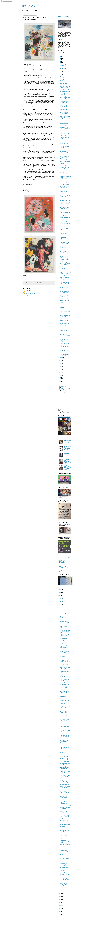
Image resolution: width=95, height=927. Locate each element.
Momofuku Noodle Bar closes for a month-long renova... (65, 218)
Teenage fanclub (63, 321)
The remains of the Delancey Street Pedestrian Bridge (65, 266)
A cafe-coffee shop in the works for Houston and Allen (65, 87)
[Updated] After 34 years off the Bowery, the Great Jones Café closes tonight (67, 461)
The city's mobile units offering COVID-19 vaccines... (65, 309)
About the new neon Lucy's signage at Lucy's (64, 102)
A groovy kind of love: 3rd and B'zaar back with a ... (65, 275)
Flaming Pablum (62, 560)
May (61, 74)
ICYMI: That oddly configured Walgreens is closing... (65, 318)
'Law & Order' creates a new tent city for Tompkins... (65, 289)
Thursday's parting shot (64, 123)
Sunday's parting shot (63, 96)
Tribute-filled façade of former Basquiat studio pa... (65, 149)
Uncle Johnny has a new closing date (64, 170)
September (62, 68)
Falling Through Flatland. (28, 72)
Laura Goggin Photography (63, 565)
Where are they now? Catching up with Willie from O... (65, 273)
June (61, 73)
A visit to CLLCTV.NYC (64, 145)
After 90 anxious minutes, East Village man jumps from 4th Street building (67, 467)
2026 (60, 56)
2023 (60, 61)
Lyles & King (35, 69)
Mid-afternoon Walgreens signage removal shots (64, 113)
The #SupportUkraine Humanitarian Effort (64, 106)
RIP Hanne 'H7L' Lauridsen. (65, 325)
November (62, 65)
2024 (60, 59)
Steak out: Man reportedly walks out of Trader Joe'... (65, 270)
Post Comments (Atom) (32, 299)
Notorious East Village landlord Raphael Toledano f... (65, 355)
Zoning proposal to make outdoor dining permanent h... (65, 128)
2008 (60, 378)
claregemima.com (46, 279)
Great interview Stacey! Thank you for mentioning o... (65, 389)
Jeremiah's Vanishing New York (64, 557)
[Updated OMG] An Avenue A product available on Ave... (65, 185)
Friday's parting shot (63, 109)
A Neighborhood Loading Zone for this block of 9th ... (65, 159)
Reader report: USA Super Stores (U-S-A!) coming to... (65, 332)
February (61, 79)
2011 (60, 374)
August (61, 70)
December (62, 64)
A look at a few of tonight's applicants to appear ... (64, 210)
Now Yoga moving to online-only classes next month (65, 348)
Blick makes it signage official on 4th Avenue (65, 142)
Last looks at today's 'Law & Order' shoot (64, 279)
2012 (60, 372)
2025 (60, 58)
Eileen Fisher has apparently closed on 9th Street (65, 296)
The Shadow (61, 570)
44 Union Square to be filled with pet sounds (65, 316)
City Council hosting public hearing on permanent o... (65, 283)
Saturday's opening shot (64, 320)
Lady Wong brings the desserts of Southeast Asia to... (65, 131)
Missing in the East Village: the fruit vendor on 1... (65, 117)
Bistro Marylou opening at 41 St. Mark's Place (65, 119)
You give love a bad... (63, 182)
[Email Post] (35, 282)
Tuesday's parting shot (64, 143)
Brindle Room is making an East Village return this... (64, 344)
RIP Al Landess (62, 172)
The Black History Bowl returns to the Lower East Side (65, 98)
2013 (60, 371)
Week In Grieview (63, 100)
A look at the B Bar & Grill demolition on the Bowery (65, 335)
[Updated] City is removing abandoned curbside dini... (65, 193)
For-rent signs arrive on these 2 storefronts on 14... (65, 231)
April (61, 76)
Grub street (62, 81)
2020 (60, 360)
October (61, 67)
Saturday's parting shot (64, 313)
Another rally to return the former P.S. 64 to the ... (64, 215)
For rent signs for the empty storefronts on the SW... (64, 298)
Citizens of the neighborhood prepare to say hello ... (65, 154)
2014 (60, 369)
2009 (60, 377)
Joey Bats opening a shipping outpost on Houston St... (65, 152)
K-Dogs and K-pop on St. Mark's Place (64, 94)
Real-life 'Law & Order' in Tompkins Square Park (64, 259)
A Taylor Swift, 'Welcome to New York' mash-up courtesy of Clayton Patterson (67, 455)
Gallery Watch (28, 283)
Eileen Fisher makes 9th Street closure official (65, 196)
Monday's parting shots (64, 287)
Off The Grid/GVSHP (62, 566)
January (61, 357)
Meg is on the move (63, 107)
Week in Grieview (63, 163)
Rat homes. (61, 386)
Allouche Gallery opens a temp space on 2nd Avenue (65, 177)
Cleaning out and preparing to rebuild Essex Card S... (65, 147)
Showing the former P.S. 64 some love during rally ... (64, 262)
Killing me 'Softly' (63, 247)
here (66, 46)
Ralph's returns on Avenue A (65, 133)
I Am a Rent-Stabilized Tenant (65, 341)
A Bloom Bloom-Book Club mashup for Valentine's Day (65, 235)
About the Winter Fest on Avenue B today (64, 246)
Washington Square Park (63, 571)
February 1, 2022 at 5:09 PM (31, 293)
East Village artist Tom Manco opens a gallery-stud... (65, 292)
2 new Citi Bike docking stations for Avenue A (64, 179)
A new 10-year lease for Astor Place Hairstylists (65, 264)
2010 (60, 375)
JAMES (27, 290)
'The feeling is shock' (63, 114)
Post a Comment (28, 295)
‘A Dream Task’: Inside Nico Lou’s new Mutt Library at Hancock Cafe (64, 17)
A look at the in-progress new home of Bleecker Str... (65, 92)
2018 (60, 363)
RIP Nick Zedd (62, 84)
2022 (60, 62)
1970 (60, 381)
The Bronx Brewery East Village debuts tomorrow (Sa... (64, 328)
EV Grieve (28, 5)
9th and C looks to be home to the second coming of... (65, 208)
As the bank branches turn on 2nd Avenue (65, 337)
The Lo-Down (61, 563)
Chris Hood (27, 74)
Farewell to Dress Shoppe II (64, 293)
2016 (60, 366)
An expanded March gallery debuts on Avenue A (64, 249)
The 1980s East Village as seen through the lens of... (65, 187)
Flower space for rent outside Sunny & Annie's (65, 122)
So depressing (61, 397)
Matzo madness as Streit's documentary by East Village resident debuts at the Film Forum (67, 449)
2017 (60, 365)
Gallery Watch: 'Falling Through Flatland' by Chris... (65, 352)
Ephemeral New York (62, 569)
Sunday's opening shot (64, 241)
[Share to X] (39, 282)
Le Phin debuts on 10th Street (65, 277)
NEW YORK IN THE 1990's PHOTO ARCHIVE (63, 562)
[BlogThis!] (38, 282)
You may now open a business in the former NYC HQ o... (65, 254)
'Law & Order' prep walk (64, 281)
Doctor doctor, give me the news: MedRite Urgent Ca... (65, 89)
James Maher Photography (63, 567)
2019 (60, 362)
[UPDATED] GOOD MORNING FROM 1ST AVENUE (65, 243)
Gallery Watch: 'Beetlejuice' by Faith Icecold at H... (65, 174)
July (61, 71)
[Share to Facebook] (40, 282)
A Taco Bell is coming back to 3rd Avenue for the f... (65, 226)
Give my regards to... (63, 268)
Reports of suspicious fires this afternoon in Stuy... (65, 135)
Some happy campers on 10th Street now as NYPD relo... (65, 203)
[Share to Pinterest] (42, 282)
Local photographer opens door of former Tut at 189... (65, 346)
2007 (60, 380)
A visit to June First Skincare (65, 137)
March (61, 77)
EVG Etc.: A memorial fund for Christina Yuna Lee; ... (65, 157)
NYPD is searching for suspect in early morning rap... (65, 239)
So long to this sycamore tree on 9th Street (65, 125)
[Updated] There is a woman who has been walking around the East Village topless (67, 442)
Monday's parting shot (63, 80)
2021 (60, 359)
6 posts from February (63, 83)
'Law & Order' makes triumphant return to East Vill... (64, 305)
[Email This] (37, 282)
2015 (60, 368)
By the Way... (62, 643)
